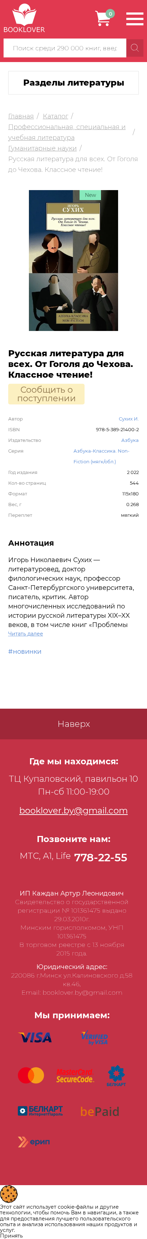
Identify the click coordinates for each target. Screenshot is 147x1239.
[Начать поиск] (134, 48)
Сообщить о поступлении (46, 393)
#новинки (24, 652)
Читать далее (25, 634)
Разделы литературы (73, 82)
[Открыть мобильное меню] (134, 18)
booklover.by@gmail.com (73, 810)
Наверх (73, 724)
